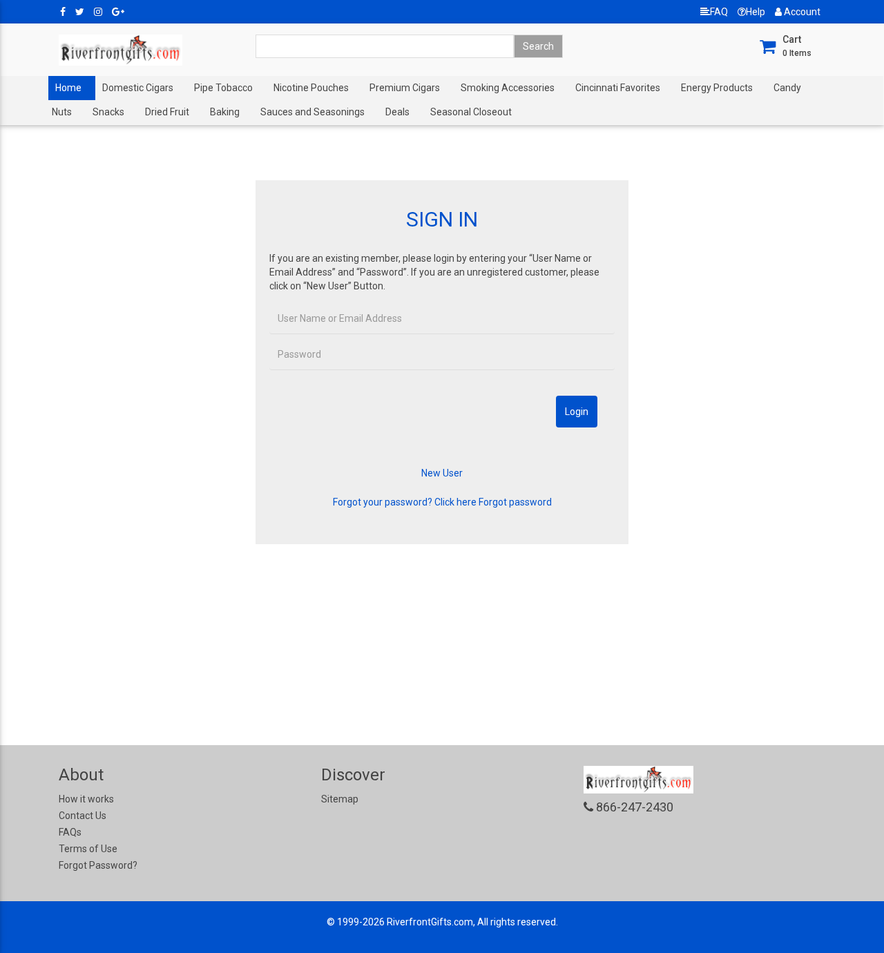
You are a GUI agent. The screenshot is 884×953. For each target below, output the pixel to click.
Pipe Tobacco (223, 87)
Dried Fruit (167, 111)
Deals (397, 111)
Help (755, 11)
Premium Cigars (404, 87)
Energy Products (717, 87)
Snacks (108, 111)
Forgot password (515, 502)
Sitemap (339, 799)
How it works (86, 799)
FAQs (70, 832)
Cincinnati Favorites (617, 87)
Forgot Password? (98, 865)
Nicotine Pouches (311, 87)
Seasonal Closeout (471, 111)
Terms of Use (88, 848)
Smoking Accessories (508, 87)
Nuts (62, 111)
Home (68, 87)
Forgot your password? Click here (405, 502)
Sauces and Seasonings (312, 111)
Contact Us (82, 815)
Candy (787, 87)
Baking (225, 111)
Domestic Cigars (137, 87)
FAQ (719, 11)
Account (801, 11)
